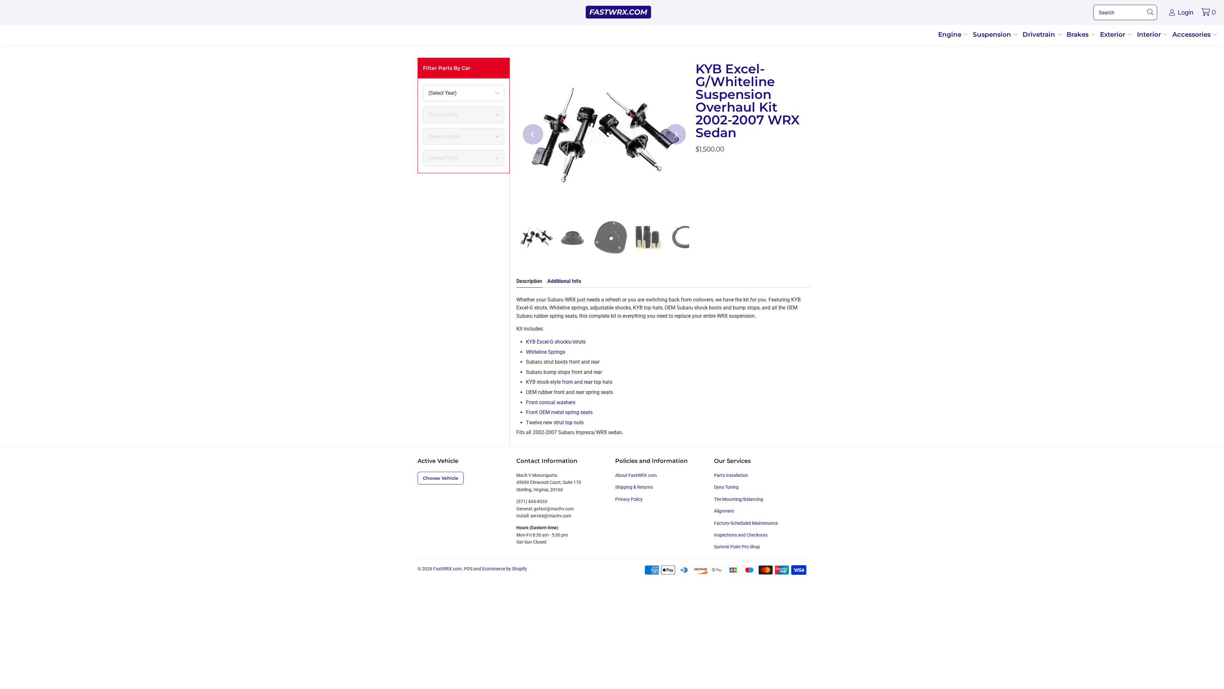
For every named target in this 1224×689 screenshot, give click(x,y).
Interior (1150, 34)
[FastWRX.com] (618, 12)
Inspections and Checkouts (741, 534)
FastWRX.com (447, 568)
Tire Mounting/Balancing (738, 499)
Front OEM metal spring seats (559, 412)
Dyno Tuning (726, 487)
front (567, 382)
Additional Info (564, 281)
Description (529, 281)
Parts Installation (731, 475)
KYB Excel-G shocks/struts (556, 342)
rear (588, 382)
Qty (699, 167)
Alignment (724, 511)
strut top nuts (569, 422)
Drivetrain (1040, 34)
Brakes (1078, 34)
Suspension (993, 34)
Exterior (1113, 34)
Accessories (1192, 34)
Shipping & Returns (634, 487)
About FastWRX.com (636, 475)
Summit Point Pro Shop (737, 546)
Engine (950, 34)
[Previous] (533, 134)
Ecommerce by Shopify (504, 568)
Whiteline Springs (545, 352)
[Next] (676, 134)
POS (468, 568)
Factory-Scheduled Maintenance (746, 523)
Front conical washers (551, 402)
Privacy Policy (629, 499)
